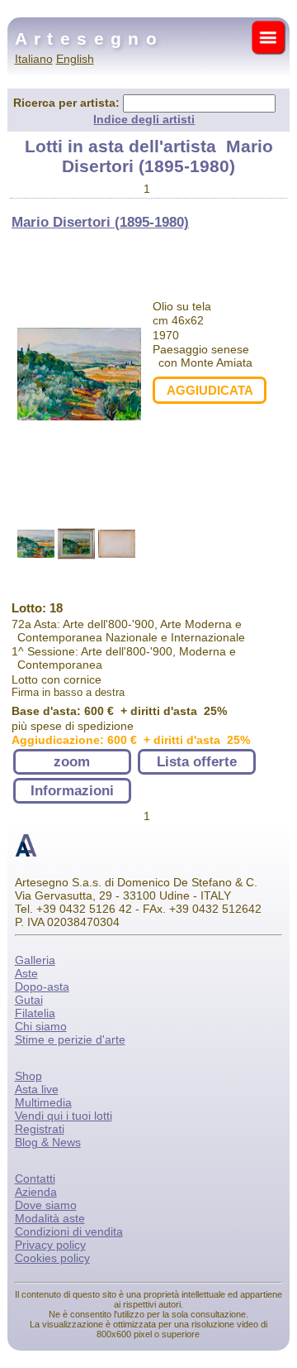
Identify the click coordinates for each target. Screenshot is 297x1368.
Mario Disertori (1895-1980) (100, 222)
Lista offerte (197, 762)
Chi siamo (41, 1026)
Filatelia (35, 1013)
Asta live (37, 1089)
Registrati (39, 1128)
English (75, 58)
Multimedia (43, 1102)
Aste (26, 973)
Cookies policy (52, 1258)
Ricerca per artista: (68, 102)
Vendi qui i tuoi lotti (63, 1115)
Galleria (35, 960)
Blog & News (48, 1142)
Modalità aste (50, 1218)
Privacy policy (50, 1244)
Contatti (35, 1178)
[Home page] (26, 855)
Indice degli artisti (144, 119)
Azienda (36, 1191)
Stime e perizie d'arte (70, 1039)
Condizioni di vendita (69, 1231)
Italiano (34, 58)
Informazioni (72, 791)
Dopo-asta (42, 986)
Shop (28, 1075)
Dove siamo (46, 1205)
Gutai (29, 999)
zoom (72, 762)
